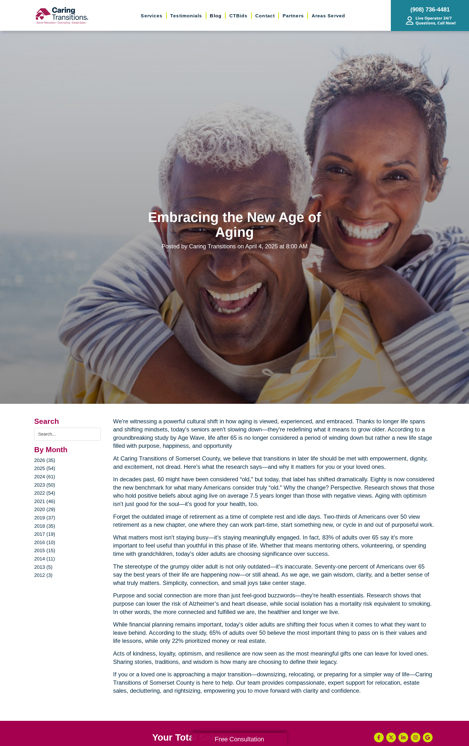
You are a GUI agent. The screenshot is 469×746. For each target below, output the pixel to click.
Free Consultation (239, 739)
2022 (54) (44, 493)
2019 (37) (44, 517)
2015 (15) (44, 550)
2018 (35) (44, 526)
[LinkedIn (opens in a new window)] (403, 737)
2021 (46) (44, 501)
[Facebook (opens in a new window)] (379, 737)
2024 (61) (44, 476)
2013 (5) (43, 567)
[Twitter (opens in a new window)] (391, 737)
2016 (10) (44, 542)
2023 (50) (44, 485)
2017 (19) (44, 534)
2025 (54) (44, 468)
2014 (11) (44, 558)
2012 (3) (43, 575)
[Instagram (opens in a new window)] (415, 737)
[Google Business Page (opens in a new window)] (428, 737)
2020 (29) (44, 509)
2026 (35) (44, 460)
